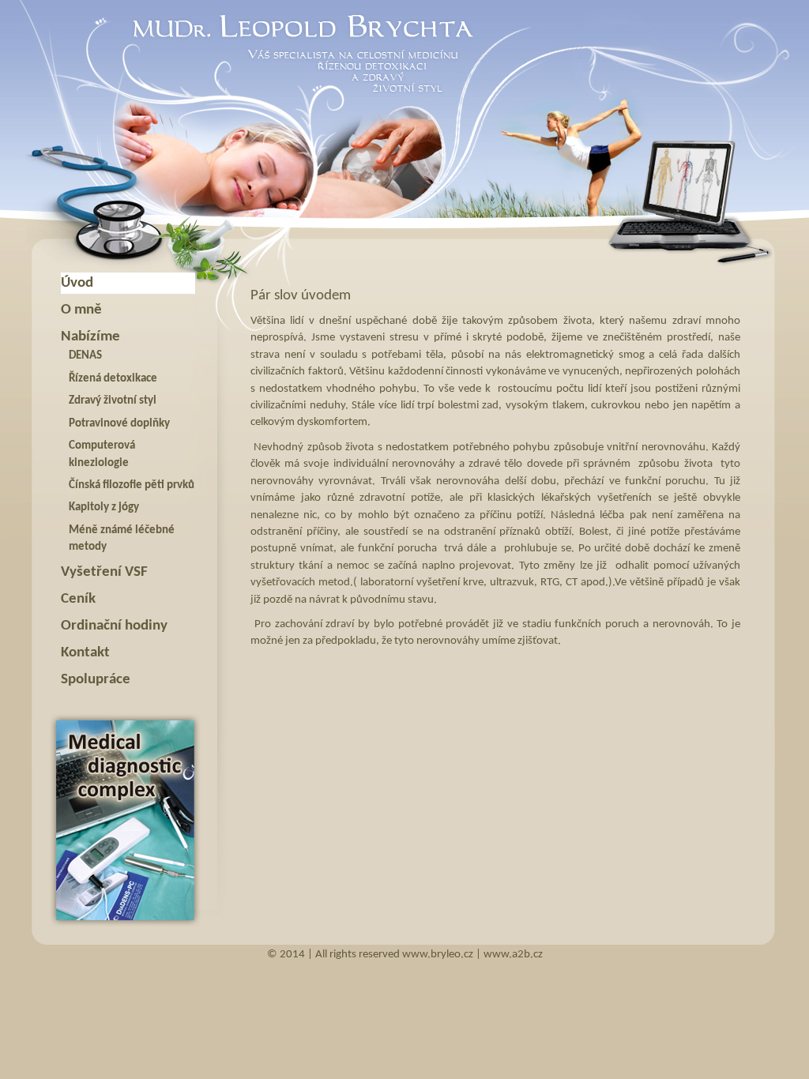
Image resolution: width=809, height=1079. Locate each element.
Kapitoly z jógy (104, 507)
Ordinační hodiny (114, 625)
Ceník (78, 599)
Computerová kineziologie (102, 454)
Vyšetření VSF (104, 572)
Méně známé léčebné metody (122, 538)
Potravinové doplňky (119, 424)
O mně (81, 310)
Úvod (77, 283)
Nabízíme (90, 336)
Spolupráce (95, 679)
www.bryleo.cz (437, 955)
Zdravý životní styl (112, 401)
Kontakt (85, 652)
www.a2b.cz (513, 955)
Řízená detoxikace (113, 379)
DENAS (85, 356)
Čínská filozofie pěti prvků (131, 485)
